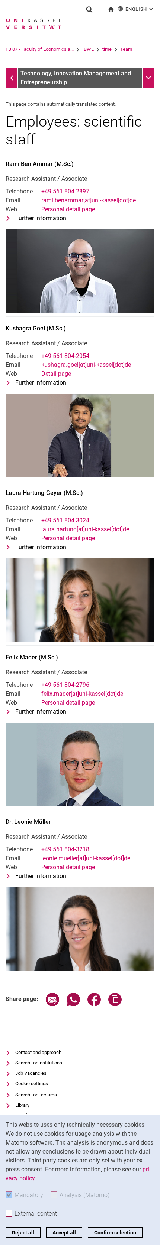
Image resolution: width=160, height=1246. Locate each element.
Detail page (56, 373)
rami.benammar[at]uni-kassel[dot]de (88, 200)
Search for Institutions (38, 1063)
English (139, 9)
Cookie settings (31, 1083)
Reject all (23, 1233)
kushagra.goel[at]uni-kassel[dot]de (86, 364)
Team (126, 49)
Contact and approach (38, 1052)
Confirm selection (115, 1233)
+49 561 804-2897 (65, 191)
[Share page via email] (52, 1004)
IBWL (88, 49)
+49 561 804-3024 (65, 520)
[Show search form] (89, 9)
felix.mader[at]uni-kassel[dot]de (82, 693)
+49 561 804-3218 (65, 849)
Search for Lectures (36, 1094)
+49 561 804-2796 (65, 684)
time (107, 49)
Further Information (40, 219)
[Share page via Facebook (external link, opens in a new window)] (94, 1004)
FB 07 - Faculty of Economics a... (40, 49)
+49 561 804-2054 (65, 355)
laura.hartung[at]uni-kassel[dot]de (85, 529)
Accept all (64, 1233)
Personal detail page (68, 209)
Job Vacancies (31, 1073)
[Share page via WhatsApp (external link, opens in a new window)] (73, 1004)
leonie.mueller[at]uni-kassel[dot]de (85, 858)
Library (22, 1105)
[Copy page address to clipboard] (115, 1004)
